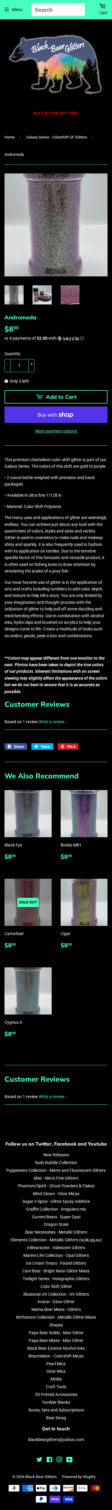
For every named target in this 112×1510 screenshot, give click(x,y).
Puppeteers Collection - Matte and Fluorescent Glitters (56, 1170)
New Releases (56, 1154)
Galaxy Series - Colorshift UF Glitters (56, 137)
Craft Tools (56, 1386)
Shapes (56, 1325)
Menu (17, 9)
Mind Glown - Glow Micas (56, 1193)
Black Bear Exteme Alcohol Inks (56, 1348)
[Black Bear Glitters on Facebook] (49, 1460)
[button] (56, 338)
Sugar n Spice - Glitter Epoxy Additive (56, 1201)
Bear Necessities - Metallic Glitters (56, 1232)
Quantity (12, 353)
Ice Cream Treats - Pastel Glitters (56, 1263)
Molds (56, 1379)
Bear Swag (56, 1417)
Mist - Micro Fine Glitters (56, 1178)
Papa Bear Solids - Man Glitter (56, 1332)
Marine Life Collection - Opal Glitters (56, 1255)
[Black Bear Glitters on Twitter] (39, 1460)
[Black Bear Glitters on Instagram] (59, 1460)
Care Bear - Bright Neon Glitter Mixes (56, 1271)
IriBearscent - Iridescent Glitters (56, 1247)
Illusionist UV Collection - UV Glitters (56, 1294)
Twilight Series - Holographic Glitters (56, 1278)
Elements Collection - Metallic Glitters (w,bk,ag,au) (56, 1239)
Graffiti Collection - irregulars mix (56, 1209)
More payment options (56, 431)
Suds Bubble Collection (56, 1162)
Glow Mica (56, 1371)
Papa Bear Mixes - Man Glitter (56, 1340)
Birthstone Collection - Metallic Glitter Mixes (56, 1317)
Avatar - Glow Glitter (56, 1301)
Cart (103, 12)
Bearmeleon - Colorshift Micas (56, 1356)
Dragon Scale (56, 1224)
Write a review (52, 721)
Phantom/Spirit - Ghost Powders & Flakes (56, 1185)
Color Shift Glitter (56, 1286)
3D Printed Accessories (56, 1394)
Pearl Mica (56, 1363)
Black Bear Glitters (41, 1476)
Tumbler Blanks (56, 1402)
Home (9, 137)
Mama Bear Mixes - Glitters (56, 1309)
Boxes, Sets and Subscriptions (56, 1410)
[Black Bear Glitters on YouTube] (69, 1460)
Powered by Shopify (79, 1476)
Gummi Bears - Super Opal (56, 1217)
